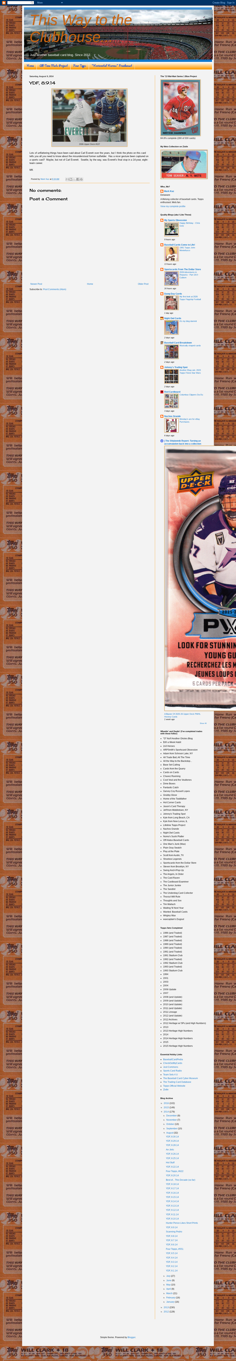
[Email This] (67, 179)
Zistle (166, 1089)
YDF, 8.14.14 (172, 1201)
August (170, 1133)
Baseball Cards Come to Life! (179, 245)
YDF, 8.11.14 (172, 1214)
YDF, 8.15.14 (172, 1197)
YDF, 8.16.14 (172, 1193)
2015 (166, 1107)
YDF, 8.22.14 (172, 1167)
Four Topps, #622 (174, 1171)
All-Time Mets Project (53, 65)
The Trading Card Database (177, 1082)
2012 (166, 1311)
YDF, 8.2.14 (172, 1266)
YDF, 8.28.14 (172, 1145)
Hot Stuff (170, 1162)
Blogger (131, 1337)
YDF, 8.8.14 (172, 1236)
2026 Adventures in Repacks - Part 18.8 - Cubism (189, 275)
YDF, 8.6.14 (172, 1244)
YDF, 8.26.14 (172, 1154)
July (168, 1276)
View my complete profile (172, 206)
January (170, 1302)
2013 (166, 1307)
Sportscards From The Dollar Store (182, 269)
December (171, 1115)
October (170, 1124)
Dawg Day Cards (173, 293)
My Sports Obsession (175, 220)
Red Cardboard (172, 392)
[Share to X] (74, 179)
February (171, 1297)
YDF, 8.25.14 (172, 1158)
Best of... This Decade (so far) (180, 1180)
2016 (166, 1103)
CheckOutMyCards (172, 1063)
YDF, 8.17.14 (172, 1188)
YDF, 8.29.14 (172, 1141)
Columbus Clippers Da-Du (191, 395)
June (169, 1280)
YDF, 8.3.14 (172, 1262)
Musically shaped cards (190, 345)
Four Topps (79, 65)
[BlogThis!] (71, 179)
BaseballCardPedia (173, 1059)
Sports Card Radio (172, 1070)
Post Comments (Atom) (54, 289)
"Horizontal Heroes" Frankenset (112, 65)
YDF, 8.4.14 (172, 1257)
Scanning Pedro (174, 1231)
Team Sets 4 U (170, 1074)
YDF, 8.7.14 (172, 1240)
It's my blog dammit (188, 321)
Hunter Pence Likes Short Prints (182, 1223)
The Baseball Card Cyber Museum (180, 1078)
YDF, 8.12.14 (172, 1210)
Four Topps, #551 (174, 1249)
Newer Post (36, 284)
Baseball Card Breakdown (178, 342)
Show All (203, 723)
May (168, 1284)
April (168, 1289)
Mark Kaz (169, 191)
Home (30, 65)
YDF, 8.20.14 (172, 1175)
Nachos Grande (172, 416)
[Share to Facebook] (78, 179)
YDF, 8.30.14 (172, 1136)
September (172, 1128)
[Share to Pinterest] (81, 179)
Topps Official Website (174, 1086)
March (169, 1293)
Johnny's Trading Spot (176, 367)
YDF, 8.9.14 (172, 1227)
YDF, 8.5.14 (172, 1253)
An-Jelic (170, 1149)
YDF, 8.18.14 (172, 1184)
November (171, 1120)
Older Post (143, 284)
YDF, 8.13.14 (172, 1206)
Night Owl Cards (172, 318)
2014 (166, 1111)
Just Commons (170, 1067)
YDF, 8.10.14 (172, 1218)
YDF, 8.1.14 (172, 1270)
